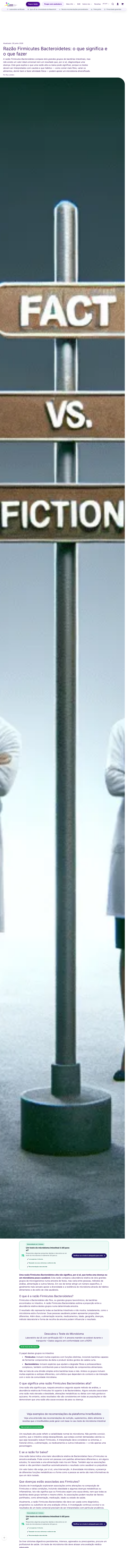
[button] (112, 4)
